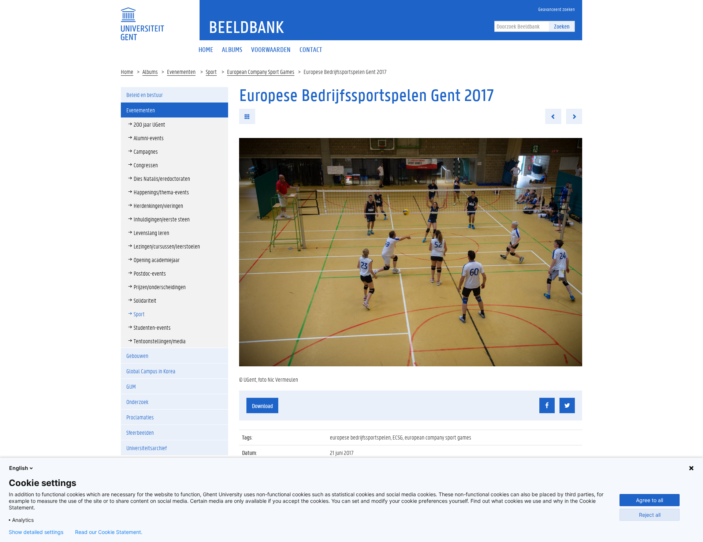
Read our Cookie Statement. (108, 532)
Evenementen (181, 71)
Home (127, 71)
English (18, 468)
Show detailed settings (36, 532)
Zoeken (561, 26)
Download (262, 406)
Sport (211, 71)
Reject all (650, 515)
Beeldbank (246, 27)
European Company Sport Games (260, 71)
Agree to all (649, 500)
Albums (150, 71)
